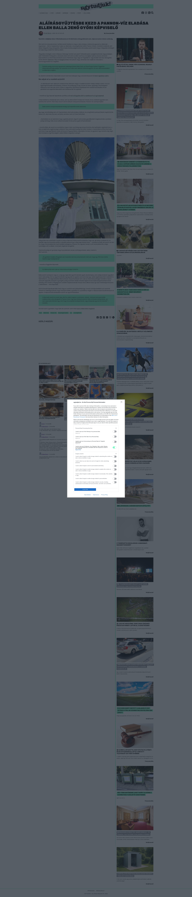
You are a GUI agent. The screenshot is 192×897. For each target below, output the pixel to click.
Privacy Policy (104, 494)
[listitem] (96, 428)
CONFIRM (85, 489)
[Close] (122, 402)
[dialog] (96, 448)
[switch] (115, 431)
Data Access (96, 494)
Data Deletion (87, 494)
